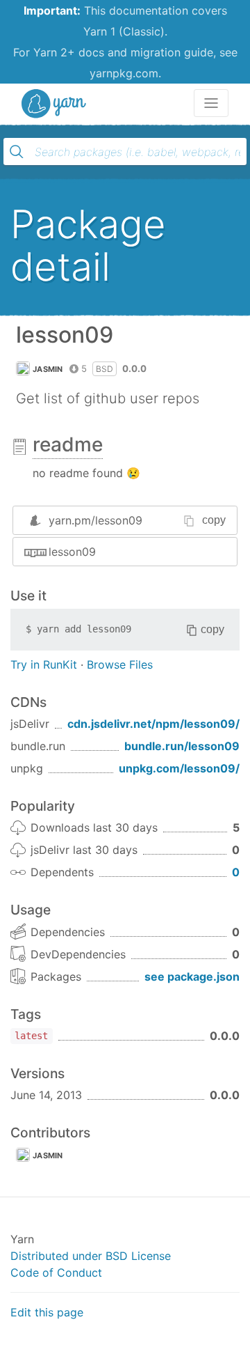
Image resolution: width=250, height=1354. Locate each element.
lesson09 (72, 552)
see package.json (192, 976)
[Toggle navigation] (211, 103)
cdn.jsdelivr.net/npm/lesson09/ (153, 724)
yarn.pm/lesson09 (95, 520)
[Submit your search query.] (17, 152)
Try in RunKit (43, 664)
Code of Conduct (56, 1272)
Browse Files (120, 664)
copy (214, 520)
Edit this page (46, 1312)
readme (68, 444)
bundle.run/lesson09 (182, 746)
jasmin (48, 369)
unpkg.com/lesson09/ (179, 768)
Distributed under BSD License (90, 1256)
